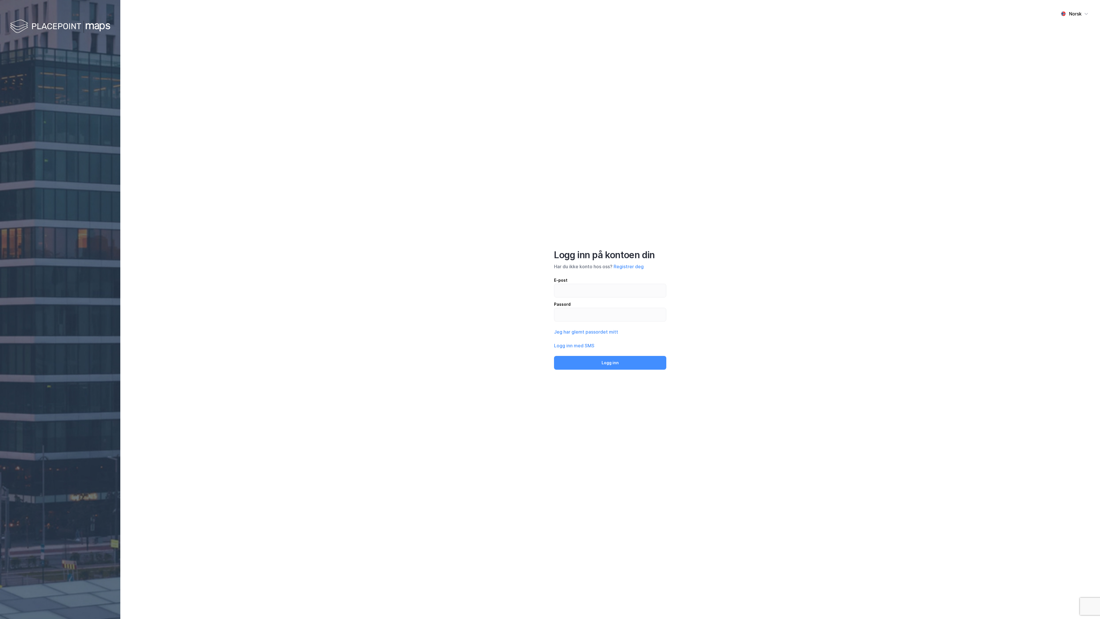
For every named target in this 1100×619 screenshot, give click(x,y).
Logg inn (610, 362)
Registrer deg (629, 266)
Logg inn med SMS (574, 345)
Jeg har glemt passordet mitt (586, 332)
